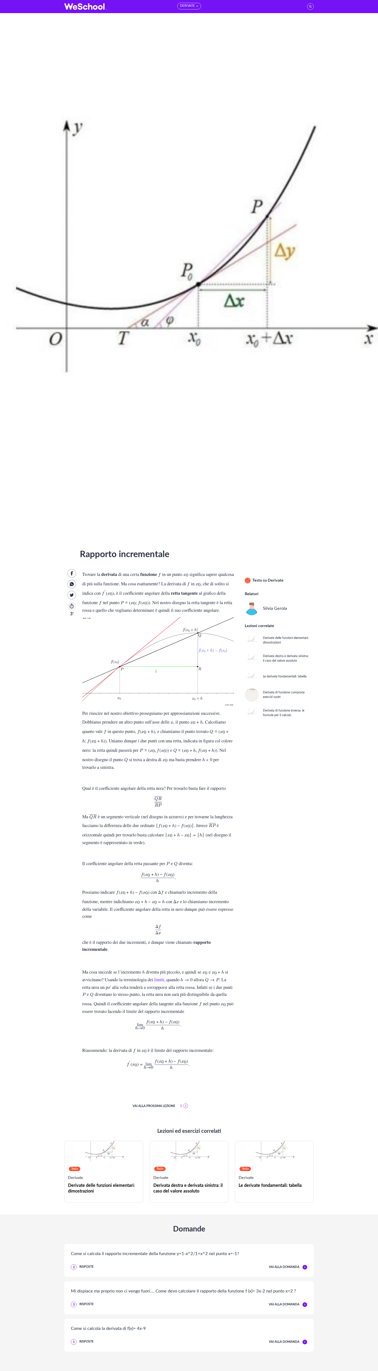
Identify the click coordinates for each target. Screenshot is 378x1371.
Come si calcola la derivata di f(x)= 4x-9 (108, 1328)
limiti (159, 979)
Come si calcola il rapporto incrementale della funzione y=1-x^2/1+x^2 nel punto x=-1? (155, 1254)
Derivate (276, 580)
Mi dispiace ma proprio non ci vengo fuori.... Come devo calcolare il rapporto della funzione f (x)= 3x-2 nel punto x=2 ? (183, 1291)
